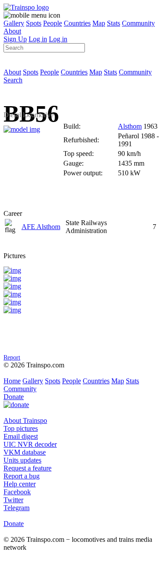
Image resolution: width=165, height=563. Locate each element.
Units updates (22, 460)
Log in (38, 39)
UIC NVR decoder (30, 444)
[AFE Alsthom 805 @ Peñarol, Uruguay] (12, 270)
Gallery (14, 23)
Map (98, 23)
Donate (14, 396)
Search (13, 80)
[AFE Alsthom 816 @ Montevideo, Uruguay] (12, 278)
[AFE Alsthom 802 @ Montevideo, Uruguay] (12, 294)
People (52, 23)
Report (12, 357)
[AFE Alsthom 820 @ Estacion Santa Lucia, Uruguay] (12, 310)
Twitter (13, 500)
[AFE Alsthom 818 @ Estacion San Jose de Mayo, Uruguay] (12, 286)
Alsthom (130, 126)
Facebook (17, 492)
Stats (113, 23)
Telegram (16, 507)
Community (138, 23)
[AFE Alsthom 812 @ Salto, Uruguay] (12, 302)
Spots (33, 23)
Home (12, 381)
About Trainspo (25, 420)
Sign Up (15, 39)
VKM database (25, 452)
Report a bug (22, 476)
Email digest (21, 436)
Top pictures (21, 428)
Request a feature (27, 468)
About (12, 31)
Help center (20, 484)
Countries (77, 23)
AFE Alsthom (41, 226)
